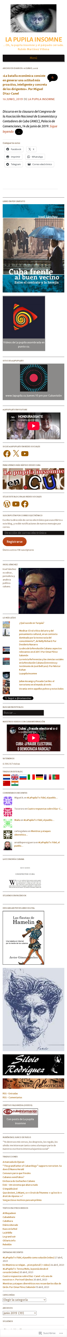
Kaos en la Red (10, 1229)
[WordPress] (7, 504)
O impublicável (10, 1188)
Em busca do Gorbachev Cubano (19, 1181)
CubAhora (8, 1221)
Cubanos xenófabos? (13, 1177)
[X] (16, 453)
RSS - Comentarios (12, 1097)
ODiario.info (9, 1240)
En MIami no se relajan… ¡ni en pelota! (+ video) (26, 1265)
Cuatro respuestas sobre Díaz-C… (45, 808)
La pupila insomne (33, 39)
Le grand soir (9, 1236)
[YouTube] (25, 453)
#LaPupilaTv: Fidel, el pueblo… (42, 797)
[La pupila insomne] (33, 34)
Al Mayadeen (9, 1213)
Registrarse (15, 541)
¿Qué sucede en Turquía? (31, 623)
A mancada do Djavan (13, 1162)
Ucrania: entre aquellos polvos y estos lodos (41, 688)
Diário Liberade (10, 1225)
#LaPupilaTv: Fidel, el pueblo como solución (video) (28, 1257)
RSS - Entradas (10, 1093)
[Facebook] (7, 453)
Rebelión (7, 1244)
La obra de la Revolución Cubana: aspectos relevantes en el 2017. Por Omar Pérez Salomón (40, 652)
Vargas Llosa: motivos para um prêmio (22, 1200)
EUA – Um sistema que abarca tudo (20, 1185)
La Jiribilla (7, 1232)
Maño (17, 820)
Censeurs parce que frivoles (17, 1173)
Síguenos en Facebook (14, 895)
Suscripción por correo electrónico (23, 515)
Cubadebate (9, 1217)
